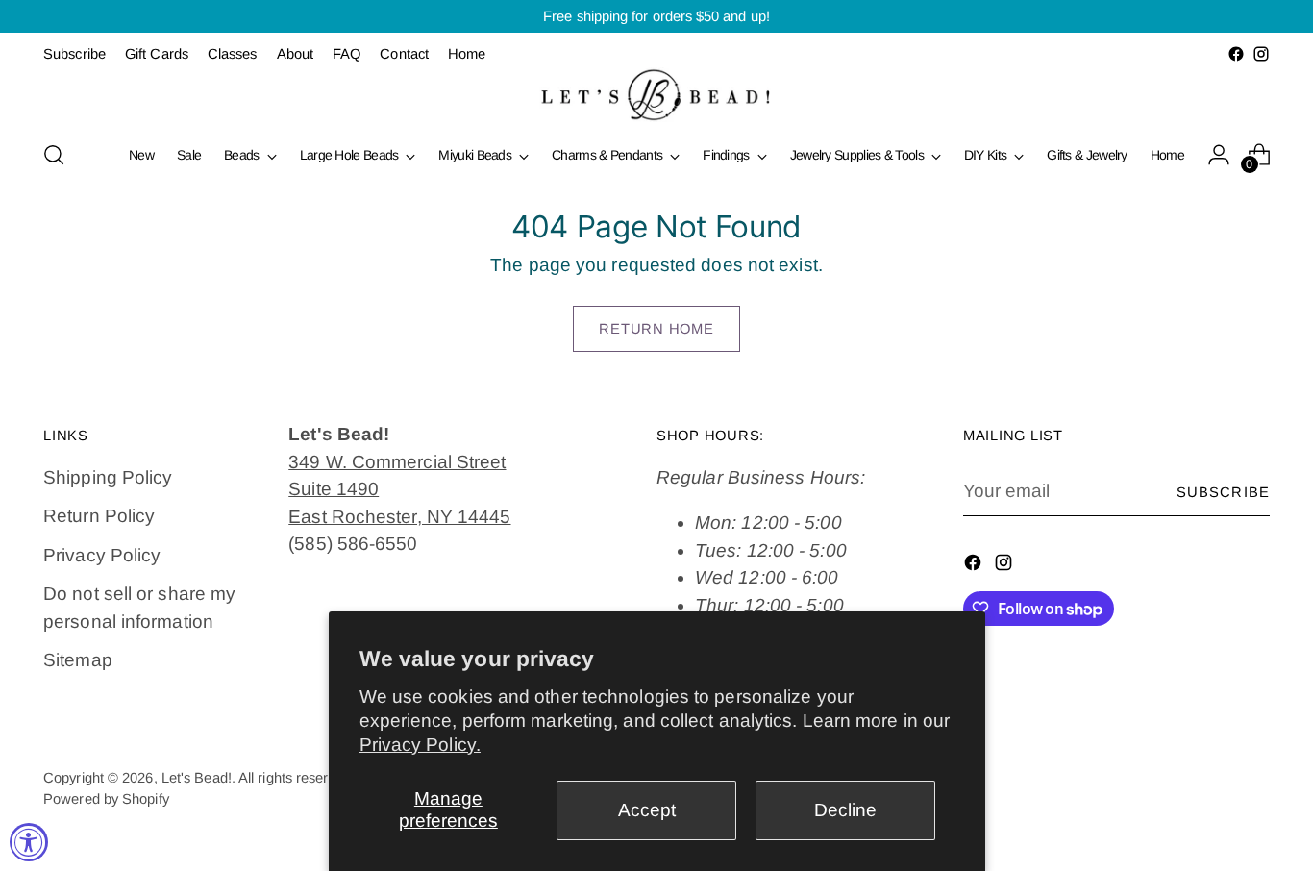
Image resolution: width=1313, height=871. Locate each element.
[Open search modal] (54, 155)
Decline (845, 810)
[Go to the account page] (1219, 155)
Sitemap (77, 660)
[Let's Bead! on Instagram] (1261, 53)
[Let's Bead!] (656, 94)
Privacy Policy (102, 555)
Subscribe (1223, 492)
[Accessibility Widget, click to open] (29, 842)
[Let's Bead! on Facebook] (1236, 53)
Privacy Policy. (420, 744)
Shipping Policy (107, 477)
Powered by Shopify (106, 799)
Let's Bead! (196, 777)
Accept (647, 810)
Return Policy (99, 516)
